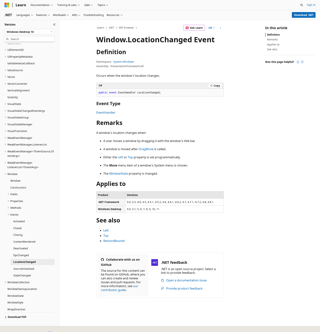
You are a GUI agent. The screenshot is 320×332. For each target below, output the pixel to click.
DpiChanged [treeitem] (21, 255)
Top (130, 157)
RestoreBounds (114, 241)
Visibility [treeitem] (12, 97)
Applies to (273, 44)
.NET (111, 27)
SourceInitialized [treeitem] (23, 268)
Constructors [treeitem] (18, 187)
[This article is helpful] (298, 62)
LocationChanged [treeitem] (24, 262)
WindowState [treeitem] (15, 296)
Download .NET (304, 15)
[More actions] (220, 28)
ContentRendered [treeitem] (24, 241)
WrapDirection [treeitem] (16, 309)
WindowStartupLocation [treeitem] (22, 289)
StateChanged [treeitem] (22, 275)
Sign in (311, 4)
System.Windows (123, 61)
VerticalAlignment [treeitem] (18, 90)
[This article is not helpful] (302, 62)
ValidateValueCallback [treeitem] (21, 63)
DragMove (146, 149)
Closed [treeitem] (17, 228)
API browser (126, 27)
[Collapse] (54, 24)
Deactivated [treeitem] (20, 248)
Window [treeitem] (15, 180)
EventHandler (105, 112)
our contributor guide (119, 288)
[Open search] (301, 5)
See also (272, 49)
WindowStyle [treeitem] (15, 302)
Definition (273, 34)
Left (120, 157)
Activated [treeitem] (19, 221)
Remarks (272, 39)
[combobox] (29, 32)
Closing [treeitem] (18, 235)
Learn (100, 27)
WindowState (118, 173)
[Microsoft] (6, 5)
